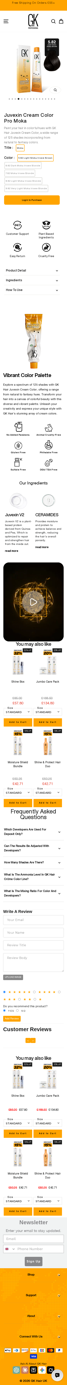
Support (31, 1295)
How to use (14, 289)
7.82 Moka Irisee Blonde (20, 173)
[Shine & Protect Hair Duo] (48, 743)
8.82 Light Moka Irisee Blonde (23, 181)
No (23, 1011)
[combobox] (9, 1249)
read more (11, 551)
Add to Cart (18, 722)
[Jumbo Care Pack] (48, 662)
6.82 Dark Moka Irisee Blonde (23, 165)
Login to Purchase (32, 200)
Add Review (12, 1019)
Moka (20, 148)
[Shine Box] (18, 662)
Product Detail (16, 270)
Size (10, 708)
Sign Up (34, 1261)
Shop (31, 1274)
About (31, 1316)
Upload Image (13, 977)
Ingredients (14, 280)
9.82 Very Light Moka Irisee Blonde (26, 188)
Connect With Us (31, 1336)
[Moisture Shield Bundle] (18, 743)
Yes (11, 1011)
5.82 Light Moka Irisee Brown (35, 158)
